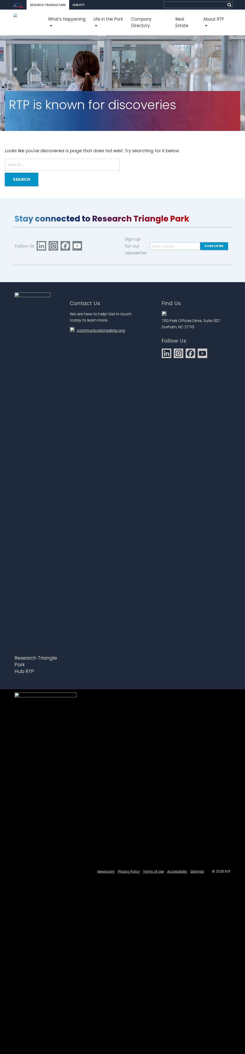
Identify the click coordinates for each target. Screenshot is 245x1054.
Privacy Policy (129, 871)
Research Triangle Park (48, 5)
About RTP (213, 19)
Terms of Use (153, 871)
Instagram (53, 246)
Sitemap (197, 871)
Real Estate (181, 22)
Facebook (65, 246)
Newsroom (106, 871)
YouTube (77, 246)
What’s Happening (66, 19)
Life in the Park (108, 19)
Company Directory (141, 22)
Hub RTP (78, 5)
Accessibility (177, 871)
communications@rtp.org (101, 330)
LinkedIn (41, 246)
